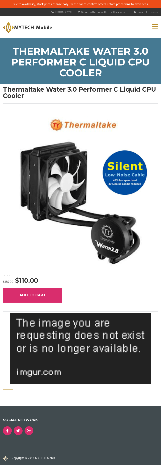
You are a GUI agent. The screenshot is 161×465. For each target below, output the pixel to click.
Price (6, 275)
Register (153, 12)
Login (141, 11)
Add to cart (32, 295)
